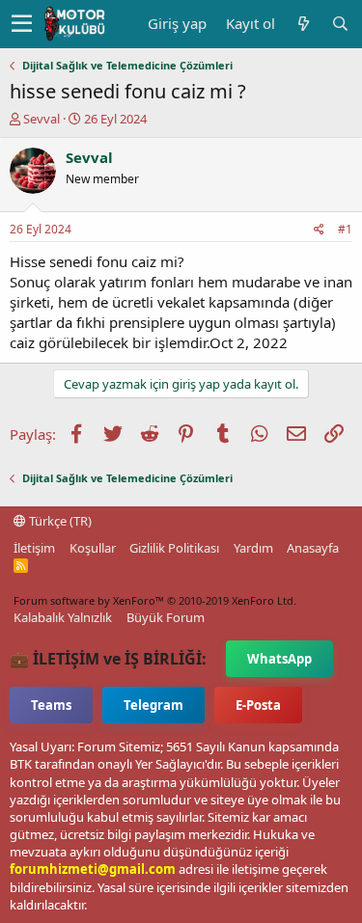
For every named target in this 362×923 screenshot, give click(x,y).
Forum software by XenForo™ (155, 600)
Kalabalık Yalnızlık (63, 617)
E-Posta (258, 705)
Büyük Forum (165, 617)
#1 (345, 229)
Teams (51, 705)
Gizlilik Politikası (174, 548)
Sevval (41, 118)
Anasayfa (313, 548)
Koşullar (93, 548)
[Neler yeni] (303, 23)
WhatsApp (279, 658)
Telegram (153, 705)
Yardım (253, 548)
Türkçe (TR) (59, 520)
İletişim (34, 548)
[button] (22, 24)
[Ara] (339, 23)
